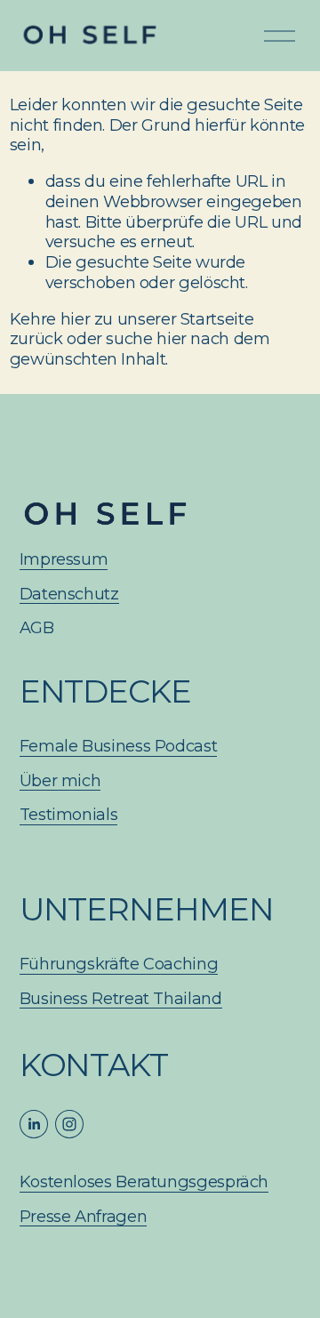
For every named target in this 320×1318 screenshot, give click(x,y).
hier (75, 319)
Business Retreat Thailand (121, 999)
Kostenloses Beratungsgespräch (144, 1182)
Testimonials (69, 814)
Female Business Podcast (119, 746)
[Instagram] (69, 1124)
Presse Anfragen (84, 1216)
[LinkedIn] (34, 1124)
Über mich (60, 781)
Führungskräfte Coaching (119, 964)
